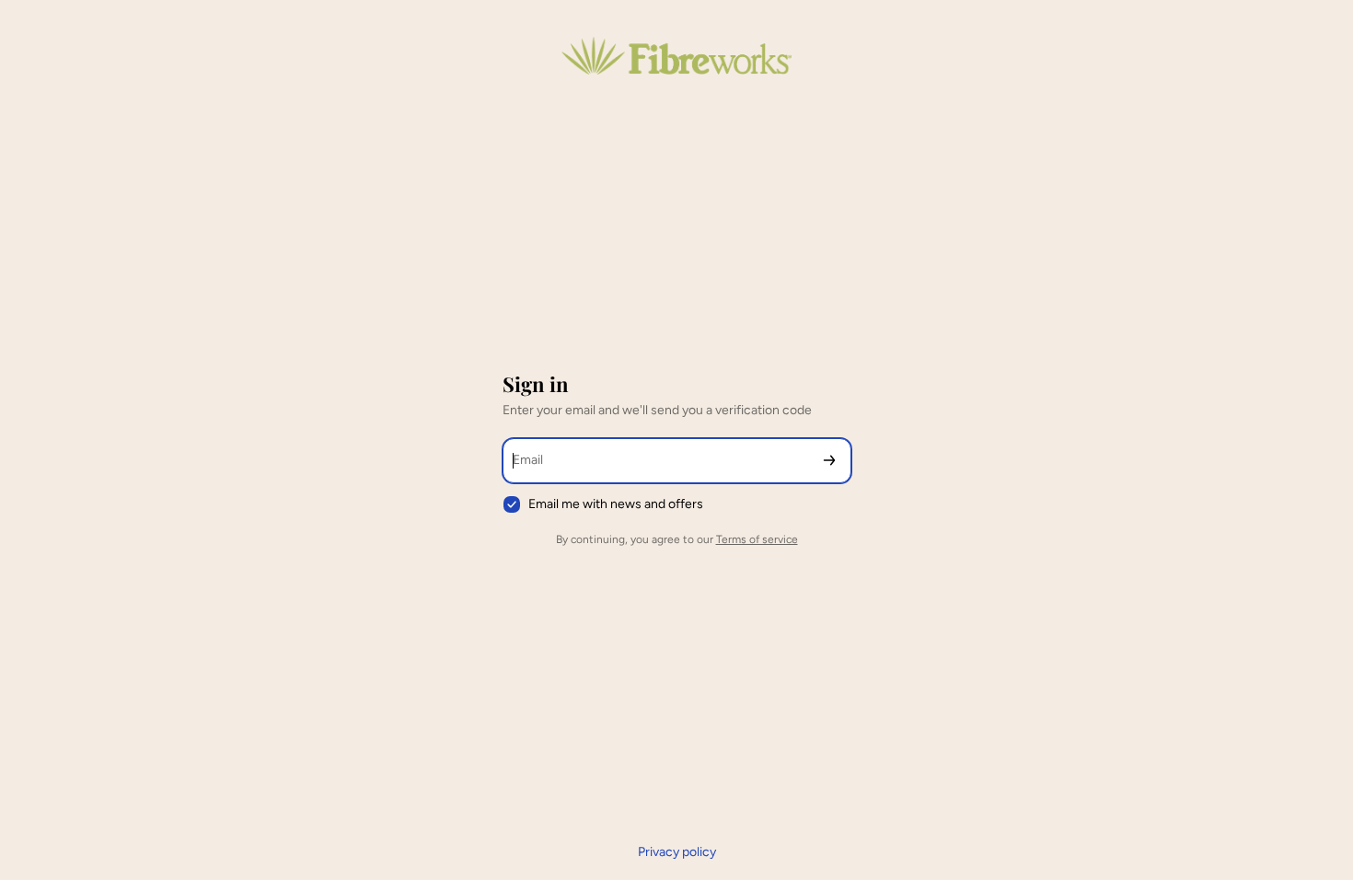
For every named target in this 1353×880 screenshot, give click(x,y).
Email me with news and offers (615, 504)
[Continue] (829, 461)
